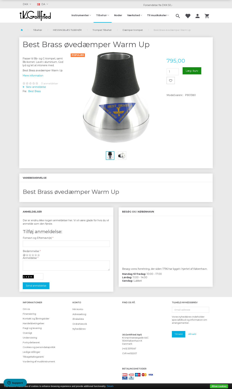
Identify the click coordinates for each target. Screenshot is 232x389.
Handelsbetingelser (33, 323)
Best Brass (34, 91)
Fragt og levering (32, 328)
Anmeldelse (30, 258)
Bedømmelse (31, 251)
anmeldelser (49, 83)
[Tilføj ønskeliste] (171, 80)
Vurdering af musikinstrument (39, 361)
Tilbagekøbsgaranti (33, 356)
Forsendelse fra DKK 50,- (157, 5)
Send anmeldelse (36, 285)
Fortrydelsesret (31, 342)
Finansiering (29, 314)
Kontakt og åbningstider (36, 318)
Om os (26, 309)
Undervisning (30, 337)
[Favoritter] (187, 15)
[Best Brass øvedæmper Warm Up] (116, 97)
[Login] (197, 15)
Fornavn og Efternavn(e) (37, 237)
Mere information (33, 75)
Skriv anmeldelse (35, 86)
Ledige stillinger (31, 352)
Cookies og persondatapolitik (39, 347)
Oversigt (27, 333)
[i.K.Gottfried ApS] (36, 15)
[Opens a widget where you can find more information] (15, 383)
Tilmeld (179, 334)
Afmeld (192, 334)
